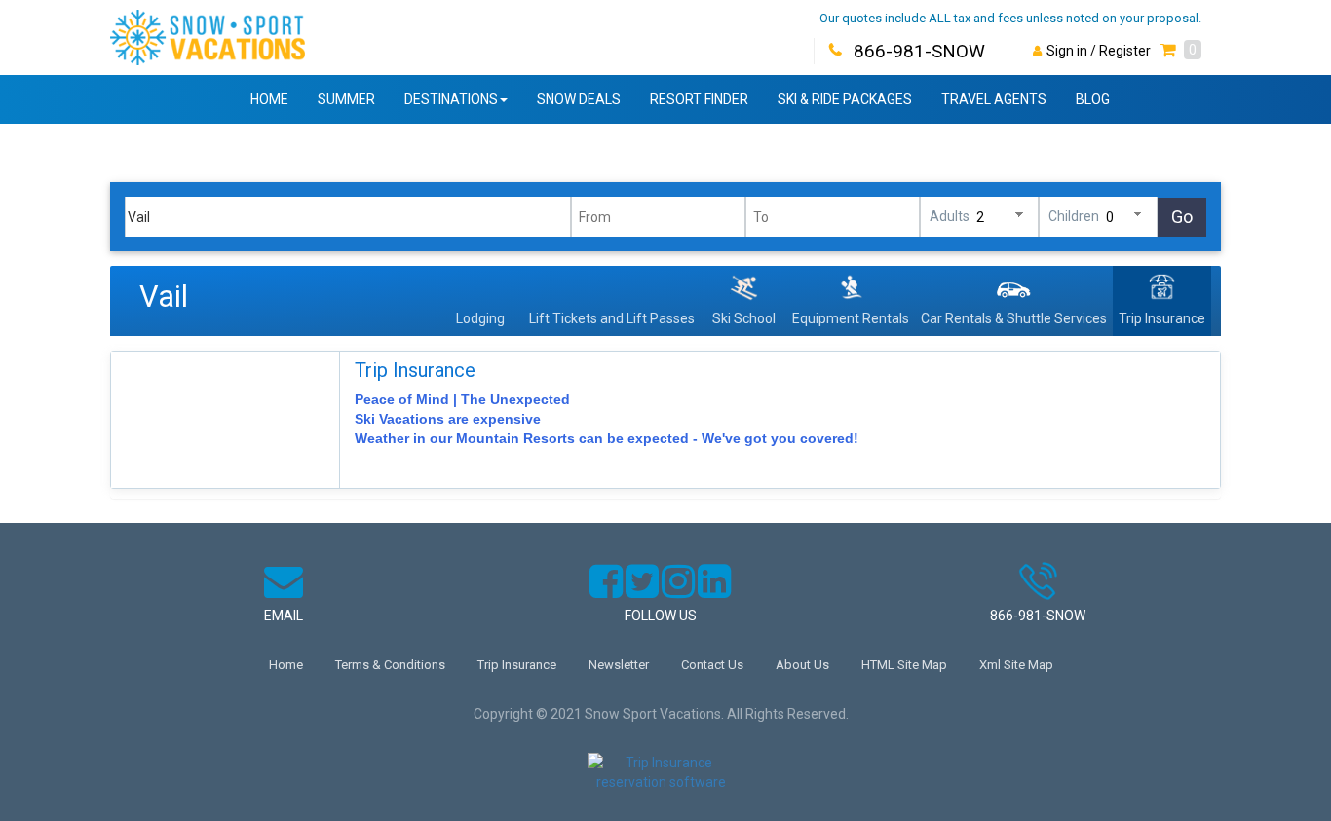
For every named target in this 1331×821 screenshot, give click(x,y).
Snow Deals (579, 99)
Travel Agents (993, 99)
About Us (802, 664)
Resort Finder (699, 99)
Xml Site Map (1016, 664)
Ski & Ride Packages (845, 99)
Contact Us (712, 664)
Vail (163, 297)
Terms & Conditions (390, 664)
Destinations (451, 99)
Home (269, 99)
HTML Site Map (904, 664)
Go (1182, 216)
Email (283, 615)
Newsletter (619, 664)
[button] (1180, 50)
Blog (1093, 99)
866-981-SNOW (919, 51)
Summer (346, 99)
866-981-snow (1037, 615)
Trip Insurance (415, 370)
